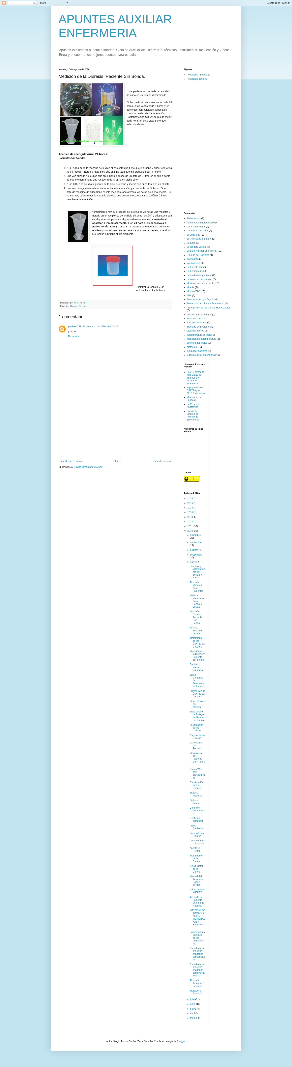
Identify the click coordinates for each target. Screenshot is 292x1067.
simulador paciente (197, 351)
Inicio (118, 461)
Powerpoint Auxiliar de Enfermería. (205, 303)
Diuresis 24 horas (78, 306)
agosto (194, 562)
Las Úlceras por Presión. (196, 745)
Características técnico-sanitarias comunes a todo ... (197, 970)
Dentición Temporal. (196, 819)
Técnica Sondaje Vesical (196, 630)
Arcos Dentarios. (197, 827)
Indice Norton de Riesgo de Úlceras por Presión (197, 716)
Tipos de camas (195, 318)
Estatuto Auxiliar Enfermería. (202, 250)
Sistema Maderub (196, 794)
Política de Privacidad (198, 74)
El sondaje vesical (196, 246)
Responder (74, 336)
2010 (190, 531)
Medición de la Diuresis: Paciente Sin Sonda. (197, 655)
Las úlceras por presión (199, 279)
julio (192, 999)
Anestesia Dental (195, 849)
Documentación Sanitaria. (197, 842)
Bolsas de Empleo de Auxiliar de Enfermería (193, 415)
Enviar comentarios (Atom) (88, 467)
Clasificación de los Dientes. (197, 785)
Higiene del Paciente (198, 255)
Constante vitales (196, 226)
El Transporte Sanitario (199, 238)
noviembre (196, 542)
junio (193, 1004)
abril (192, 1013)
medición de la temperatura (201, 338)
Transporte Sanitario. (196, 992)
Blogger (181, 1041)
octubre (194, 550)
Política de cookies (197, 78)
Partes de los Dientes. (197, 834)
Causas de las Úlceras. (197, 736)
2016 (190, 503)
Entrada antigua (162, 461)
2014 (190, 512)
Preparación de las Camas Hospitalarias (208, 307)
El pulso (191, 243)
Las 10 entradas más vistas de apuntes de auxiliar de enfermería (195, 378)
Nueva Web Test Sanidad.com (197, 773)
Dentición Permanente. (197, 810)
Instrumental (193, 263)
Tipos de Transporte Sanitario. (197, 983)
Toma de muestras (197, 322)
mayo (193, 1008)
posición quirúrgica (197, 342)
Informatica (193, 259)
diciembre (195, 535)
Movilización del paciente (200, 283)
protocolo (192, 347)
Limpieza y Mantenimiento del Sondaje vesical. (197, 572)
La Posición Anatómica (193, 405)
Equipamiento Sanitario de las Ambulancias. (197, 938)
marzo (193, 1018)
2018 (190, 498)
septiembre (196, 554)
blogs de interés (195, 330)
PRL (189, 295)
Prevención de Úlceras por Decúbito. (197, 694)
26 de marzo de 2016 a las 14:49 (100, 326)
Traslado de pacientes (199, 326)
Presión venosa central (199, 314)
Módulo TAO (193, 291)
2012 (190, 521)
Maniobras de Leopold (194, 398)
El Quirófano (193, 234)
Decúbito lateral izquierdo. (196, 667)
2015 (190, 507)
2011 (190, 526)
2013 (190, 517)
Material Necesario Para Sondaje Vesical (197, 601)
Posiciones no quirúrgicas (201, 299)
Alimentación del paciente (201, 222)
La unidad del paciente (199, 275)
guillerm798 (74, 326)
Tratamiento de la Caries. (196, 858)
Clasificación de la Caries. (197, 869)
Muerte (190, 287)
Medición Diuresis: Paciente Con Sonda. (196, 617)
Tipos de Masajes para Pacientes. (197, 586)
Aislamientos (194, 218)
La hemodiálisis (195, 271)
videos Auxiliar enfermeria (201, 355)
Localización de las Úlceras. (196, 728)
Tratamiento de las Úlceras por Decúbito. (197, 642)
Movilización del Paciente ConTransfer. (197, 759)
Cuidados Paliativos (197, 230)
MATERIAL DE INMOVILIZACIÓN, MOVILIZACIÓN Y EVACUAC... (197, 919)
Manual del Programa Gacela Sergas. (196, 880)
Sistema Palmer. (195, 801)
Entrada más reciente (71, 461)
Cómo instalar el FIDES (197, 891)
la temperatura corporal (199, 334)
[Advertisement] (115, 427)
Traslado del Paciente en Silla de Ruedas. (197, 901)
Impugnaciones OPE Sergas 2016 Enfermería (196, 390)
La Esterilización (196, 267)
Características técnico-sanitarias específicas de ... (197, 954)
